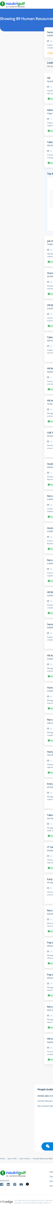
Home (2, 1159)
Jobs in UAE (12, 1159)
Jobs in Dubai (25, 1159)
